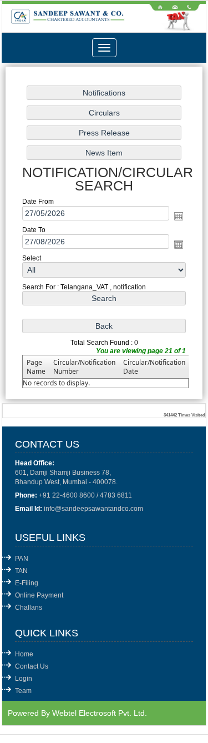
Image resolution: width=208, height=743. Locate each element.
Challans (28, 607)
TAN (21, 571)
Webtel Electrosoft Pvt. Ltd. (99, 713)
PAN (21, 559)
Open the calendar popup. (179, 216)
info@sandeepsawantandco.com (93, 509)
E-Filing (26, 583)
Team (23, 691)
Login (23, 678)
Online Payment (39, 595)
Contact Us (31, 666)
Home (24, 654)
